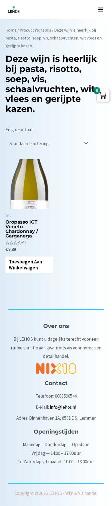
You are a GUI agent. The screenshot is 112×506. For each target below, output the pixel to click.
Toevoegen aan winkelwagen (25, 265)
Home (11, 30)
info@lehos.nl (63, 407)
